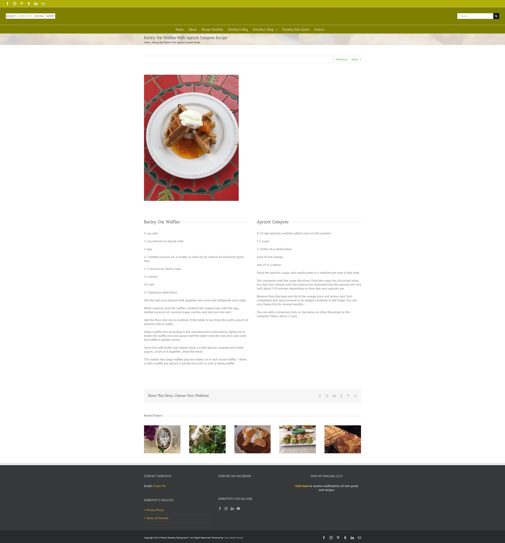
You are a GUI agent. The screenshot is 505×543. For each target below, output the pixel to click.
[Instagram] (226, 508)
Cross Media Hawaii (233, 537)
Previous (342, 59)
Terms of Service (157, 518)
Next (355, 59)
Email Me (159, 486)
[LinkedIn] (232, 508)
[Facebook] (220, 508)
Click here (302, 486)
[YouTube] (238, 508)
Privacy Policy (155, 510)
